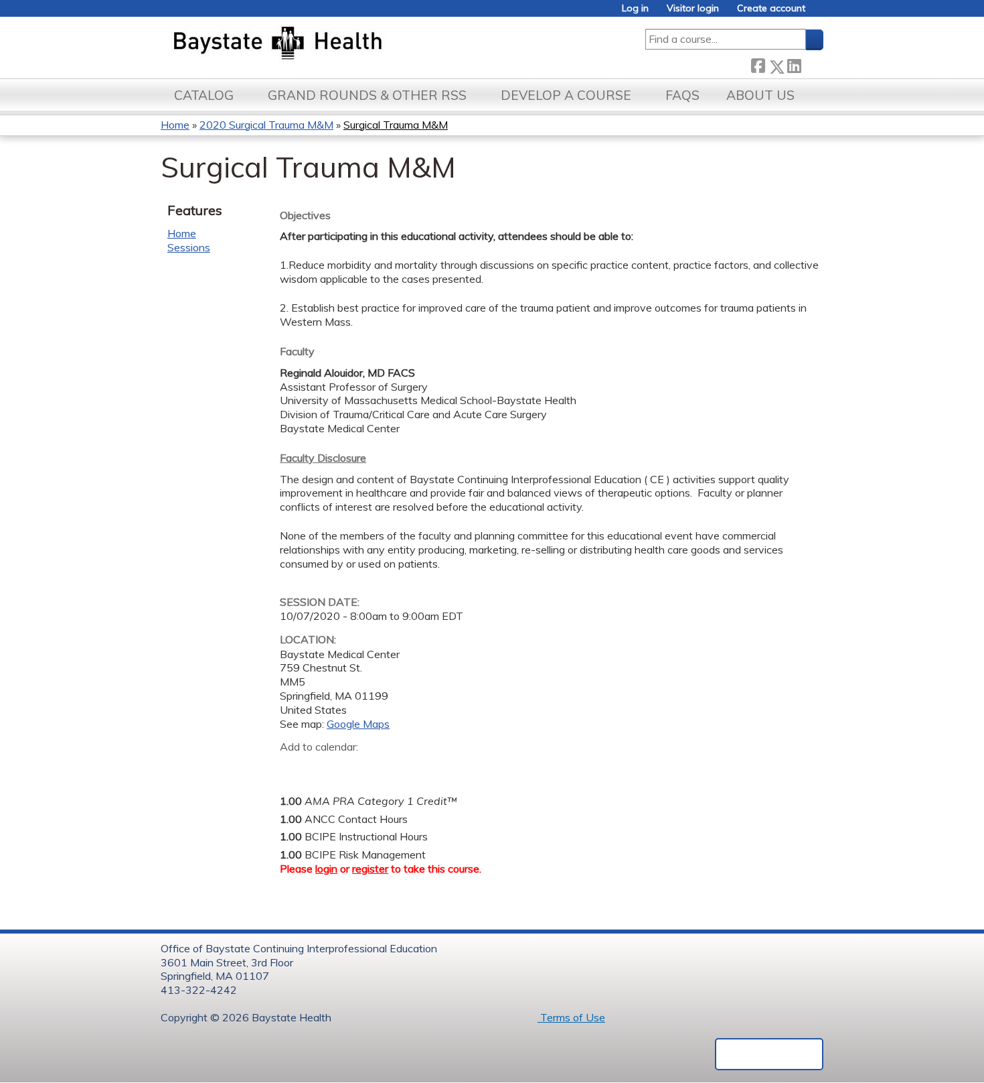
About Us (760, 95)
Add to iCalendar (353, 767)
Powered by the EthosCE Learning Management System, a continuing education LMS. (769, 1054)
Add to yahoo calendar (323, 768)
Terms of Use (571, 1017)
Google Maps (358, 723)
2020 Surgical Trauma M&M (266, 124)
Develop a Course (566, 95)
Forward (812, 64)
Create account (771, 8)
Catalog (204, 95)
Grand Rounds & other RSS (367, 95)
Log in (635, 8)
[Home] (340, 44)
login (326, 868)
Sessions (188, 247)
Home (175, 124)
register (370, 868)
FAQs (682, 95)
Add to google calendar (293, 768)
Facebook (757, 64)
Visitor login (693, 8)
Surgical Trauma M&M (395, 124)
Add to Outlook (386, 768)
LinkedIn (794, 64)
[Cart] (819, 13)
